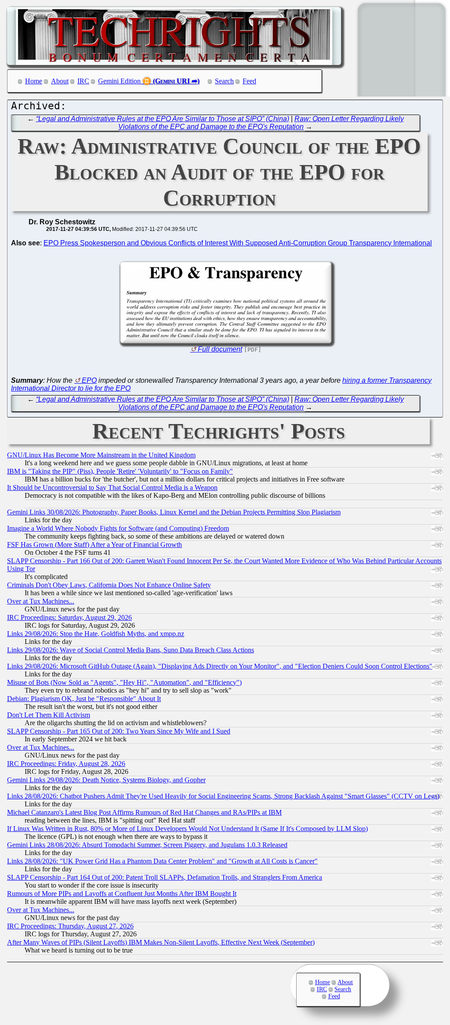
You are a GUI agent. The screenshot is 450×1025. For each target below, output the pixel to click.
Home (33, 81)
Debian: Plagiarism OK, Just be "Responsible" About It (84, 698)
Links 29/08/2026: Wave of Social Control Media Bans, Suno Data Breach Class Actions (130, 650)
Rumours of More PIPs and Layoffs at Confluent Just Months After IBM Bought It (121, 893)
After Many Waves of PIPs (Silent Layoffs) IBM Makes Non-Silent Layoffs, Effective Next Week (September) (161, 942)
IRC (83, 81)
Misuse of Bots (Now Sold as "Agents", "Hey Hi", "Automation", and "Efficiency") (124, 682)
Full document (220, 349)
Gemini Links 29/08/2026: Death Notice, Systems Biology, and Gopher (106, 780)
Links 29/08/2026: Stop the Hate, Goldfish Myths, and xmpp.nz (95, 633)
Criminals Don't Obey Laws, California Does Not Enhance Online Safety (109, 585)
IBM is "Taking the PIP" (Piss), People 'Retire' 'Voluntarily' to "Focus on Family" (120, 471)
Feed (249, 81)
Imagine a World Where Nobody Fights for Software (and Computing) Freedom (118, 528)
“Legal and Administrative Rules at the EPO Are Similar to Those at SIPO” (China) (162, 118)
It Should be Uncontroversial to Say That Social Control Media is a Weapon (112, 487)
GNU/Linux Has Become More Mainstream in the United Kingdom (101, 455)
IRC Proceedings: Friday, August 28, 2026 (66, 763)
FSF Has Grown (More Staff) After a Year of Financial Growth (94, 544)
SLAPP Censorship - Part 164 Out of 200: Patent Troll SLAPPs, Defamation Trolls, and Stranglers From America (164, 877)
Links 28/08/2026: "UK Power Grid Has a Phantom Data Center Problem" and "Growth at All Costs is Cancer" (162, 861)
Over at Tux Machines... (40, 601)
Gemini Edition (119, 81)
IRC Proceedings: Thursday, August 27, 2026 (70, 926)
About (60, 81)
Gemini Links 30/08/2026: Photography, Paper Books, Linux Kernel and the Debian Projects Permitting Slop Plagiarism (174, 512)
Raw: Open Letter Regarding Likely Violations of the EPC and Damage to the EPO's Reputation (261, 122)
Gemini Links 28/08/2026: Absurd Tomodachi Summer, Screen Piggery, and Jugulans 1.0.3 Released (147, 845)
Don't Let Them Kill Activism (48, 715)
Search (224, 81)
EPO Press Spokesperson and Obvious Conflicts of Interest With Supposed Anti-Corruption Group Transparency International (238, 243)
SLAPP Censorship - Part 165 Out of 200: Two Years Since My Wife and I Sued (118, 731)
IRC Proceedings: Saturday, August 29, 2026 (69, 617)
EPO (89, 380)
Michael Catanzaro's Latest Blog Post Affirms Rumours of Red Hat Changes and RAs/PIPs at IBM (144, 812)
